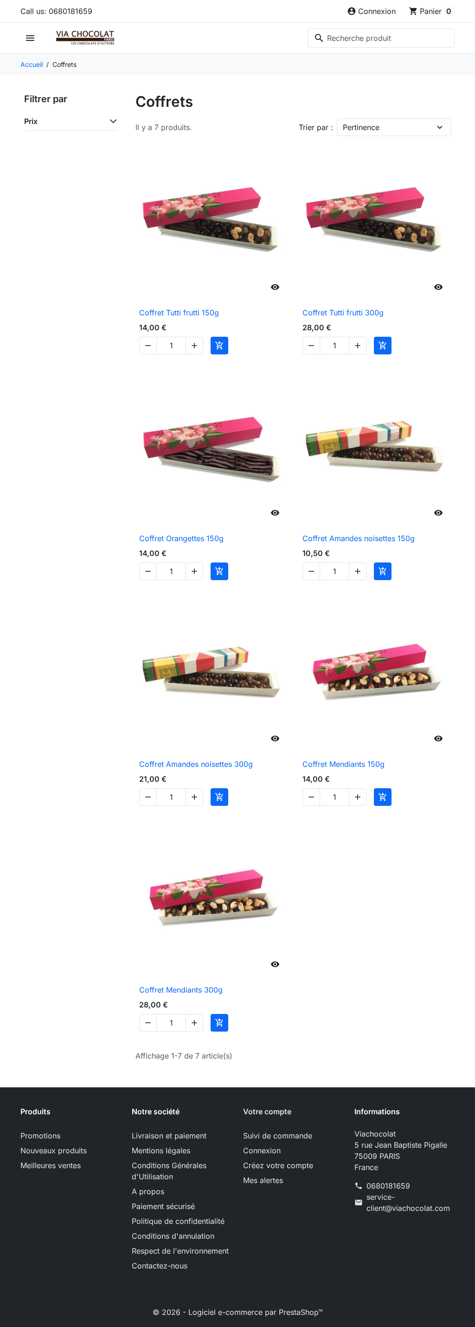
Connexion (262, 1150)
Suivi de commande (277, 1135)
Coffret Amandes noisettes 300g (196, 764)
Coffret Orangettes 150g (181, 538)
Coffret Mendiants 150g (343, 764)
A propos (148, 1191)
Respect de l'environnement (180, 1250)
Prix (31, 121)
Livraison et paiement (169, 1135)
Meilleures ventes (50, 1165)
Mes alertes (263, 1180)
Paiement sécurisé (163, 1206)
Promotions (40, 1135)
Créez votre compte (278, 1165)
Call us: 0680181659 (56, 11)
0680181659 (388, 1185)
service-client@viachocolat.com (408, 1202)
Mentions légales (161, 1150)
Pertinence (361, 127)
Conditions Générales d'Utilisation (169, 1171)
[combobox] (381, 38)
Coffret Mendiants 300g (181, 989)
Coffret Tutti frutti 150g (179, 312)
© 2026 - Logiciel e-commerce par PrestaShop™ (238, 1312)
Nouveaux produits (53, 1150)
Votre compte (267, 1111)
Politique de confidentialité (178, 1221)
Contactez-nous (159, 1265)
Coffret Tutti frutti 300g (343, 312)
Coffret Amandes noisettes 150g (358, 538)
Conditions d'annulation (173, 1236)
